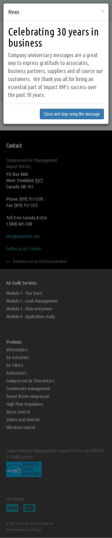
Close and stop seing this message (72, 114)
